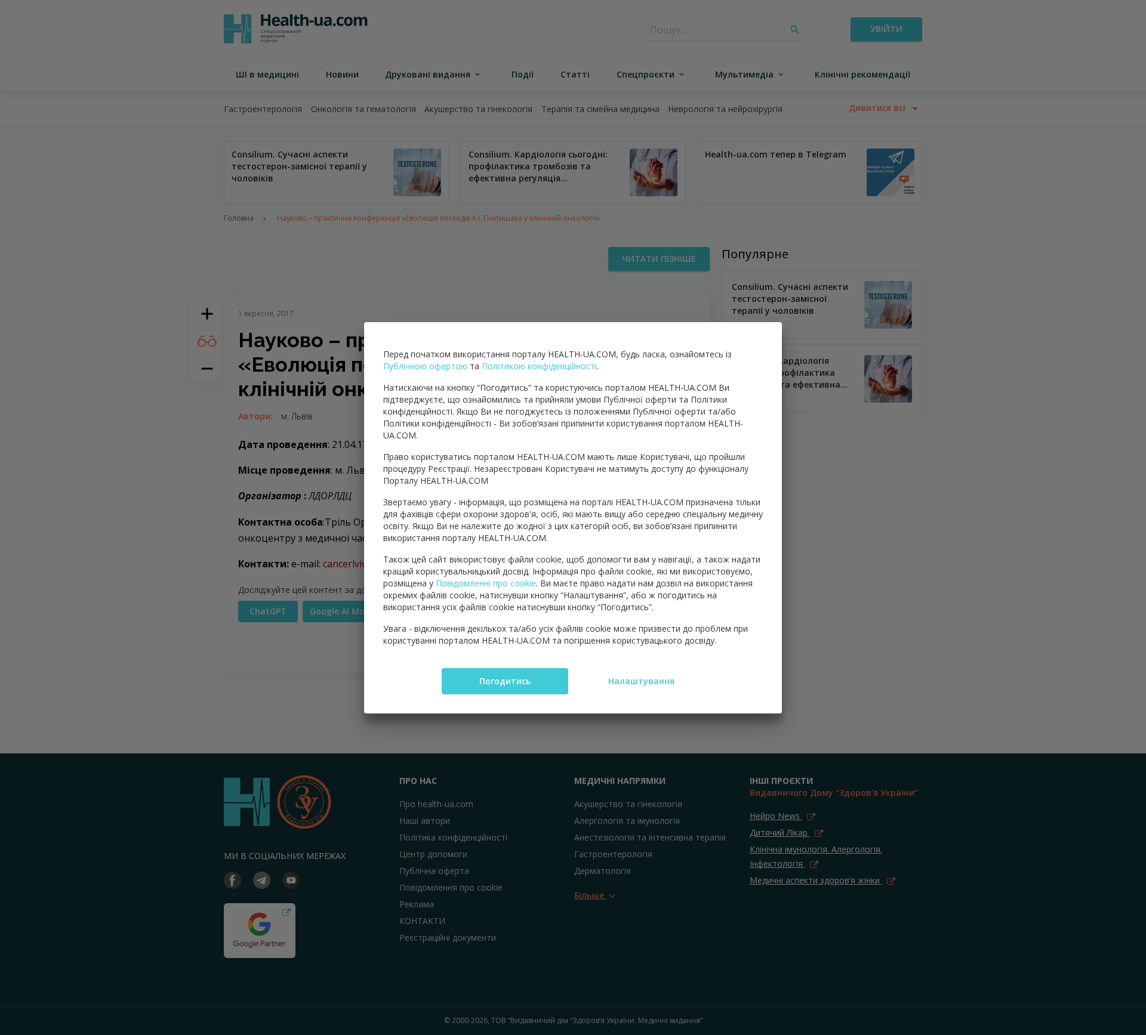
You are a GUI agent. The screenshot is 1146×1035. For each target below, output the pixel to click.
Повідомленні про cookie (486, 583)
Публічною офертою (425, 366)
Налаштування (641, 681)
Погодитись (505, 681)
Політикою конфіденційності (539, 366)
